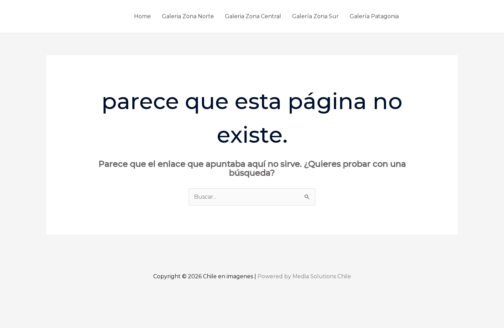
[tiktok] (447, 15)
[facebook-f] (416, 15)
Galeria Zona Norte (188, 16)
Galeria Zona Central (253, 16)
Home (142, 16)
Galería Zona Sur (315, 16)
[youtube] (437, 15)
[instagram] (427, 15)
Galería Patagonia (374, 16)
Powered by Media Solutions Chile (304, 276)
